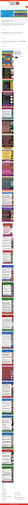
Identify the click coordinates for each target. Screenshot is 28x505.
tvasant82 (3, 34)
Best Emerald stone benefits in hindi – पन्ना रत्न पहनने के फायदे (13, 41)
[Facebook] (16, 53)
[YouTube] (15, 53)
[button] (14, 8)
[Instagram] (20, 53)
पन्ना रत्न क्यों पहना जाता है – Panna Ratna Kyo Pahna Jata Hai (12, 24)
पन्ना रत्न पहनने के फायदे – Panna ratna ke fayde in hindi (11, 32)
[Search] (27, 7)
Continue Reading (4, 29)
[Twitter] (18, 53)
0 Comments (13, 34)
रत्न (10, 34)
